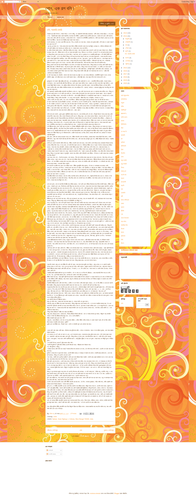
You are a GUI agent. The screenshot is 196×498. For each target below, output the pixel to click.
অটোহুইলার (124, 99)
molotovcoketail (95, 493)
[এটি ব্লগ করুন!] (86, 414)
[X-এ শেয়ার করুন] (89, 414)
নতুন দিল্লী (124, 164)
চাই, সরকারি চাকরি (54, 29)
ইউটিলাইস (123, 124)
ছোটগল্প (55, 417)
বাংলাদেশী (123, 182)
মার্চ (126, 45)
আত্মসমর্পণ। (124, 113)
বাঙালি (122, 185)
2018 (125, 77)
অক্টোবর (127, 64)
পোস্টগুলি (50, 450)
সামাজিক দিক (124, 225)
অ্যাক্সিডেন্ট (123, 110)
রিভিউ (122, 211)
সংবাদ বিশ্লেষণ (125, 218)
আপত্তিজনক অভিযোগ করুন (129, 250)
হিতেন (122, 243)
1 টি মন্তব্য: (73, 413)
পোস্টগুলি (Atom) (84, 436)
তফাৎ (122, 157)
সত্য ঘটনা (123, 221)
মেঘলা (122, 203)
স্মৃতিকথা (123, 236)
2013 (125, 33)
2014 (125, 36)
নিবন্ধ (122, 167)
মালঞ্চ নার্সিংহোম (125, 200)
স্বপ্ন (122, 232)
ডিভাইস (123, 153)
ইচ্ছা (122, 128)
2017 (125, 74)
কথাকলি (123, 135)
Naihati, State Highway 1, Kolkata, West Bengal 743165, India (72, 419)
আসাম (122, 121)
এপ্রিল (127, 48)
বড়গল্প (122, 178)
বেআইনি (123, 193)
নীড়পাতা (50, 17)
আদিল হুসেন (124, 117)
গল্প (121, 139)
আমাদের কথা (60, 17)
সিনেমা (122, 229)
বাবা (122, 189)
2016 (125, 71)
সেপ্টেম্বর (128, 61)
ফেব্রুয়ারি (128, 42)
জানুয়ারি (127, 39)
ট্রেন (122, 149)
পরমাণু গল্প (123, 171)
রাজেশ (122, 207)
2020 (125, 83)
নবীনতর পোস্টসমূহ (52, 430)
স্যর (122, 239)
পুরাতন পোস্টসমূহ (109, 430)
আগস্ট (127, 58)
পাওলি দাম (123, 175)
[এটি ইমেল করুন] (84, 414)
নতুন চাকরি (124, 160)
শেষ (122, 214)
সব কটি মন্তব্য (52, 454)
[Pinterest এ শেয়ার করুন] (93, 414)
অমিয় (122, 106)
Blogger (116, 493)
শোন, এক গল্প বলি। (60, 8)
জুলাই (127, 51)
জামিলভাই (123, 146)
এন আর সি (124, 131)
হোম (81, 430)
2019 (125, 80)
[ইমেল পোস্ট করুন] (80, 413)
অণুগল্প (122, 103)
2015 (125, 68)
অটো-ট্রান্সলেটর (125, 95)
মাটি (122, 196)
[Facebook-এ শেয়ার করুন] (91, 414)
